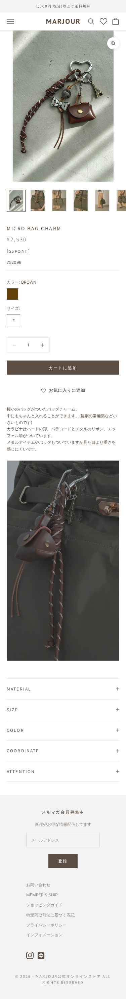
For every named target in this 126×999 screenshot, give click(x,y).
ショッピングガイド (44, 904)
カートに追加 (63, 367)
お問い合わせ (38, 884)
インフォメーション (44, 934)
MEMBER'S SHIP (42, 894)
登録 (63, 860)
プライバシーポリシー (46, 924)
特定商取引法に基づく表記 (50, 914)
